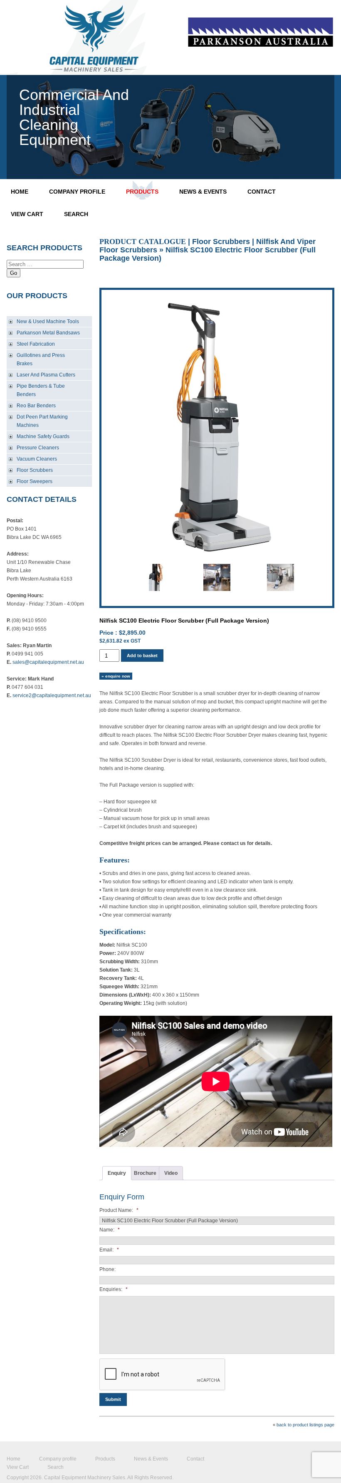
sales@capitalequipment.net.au (48, 662)
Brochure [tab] (145, 1173)
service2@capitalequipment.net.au (51, 695)
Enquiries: (113, 1289)
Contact (261, 191)
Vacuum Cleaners (37, 459)
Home (19, 191)
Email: (109, 1250)
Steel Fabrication (36, 344)
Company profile (77, 191)
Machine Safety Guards (43, 436)
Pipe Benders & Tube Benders (41, 390)
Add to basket (142, 655)
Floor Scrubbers (35, 470)
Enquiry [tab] (117, 1173)
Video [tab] (171, 1173)
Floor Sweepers (34, 481)
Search (76, 214)
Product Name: (118, 1210)
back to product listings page (305, 1424)
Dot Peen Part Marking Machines (42, 421)
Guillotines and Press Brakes (41, 359)
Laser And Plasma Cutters (46, 375)
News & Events (203, 191)
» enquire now (115, 676)
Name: (109, 1230)
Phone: (107, 1269)
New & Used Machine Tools (48, 321)
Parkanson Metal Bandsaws (48, 333)
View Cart (27, 214)
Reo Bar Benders (36, 406)
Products (142, 191)
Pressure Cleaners (38, 448)
